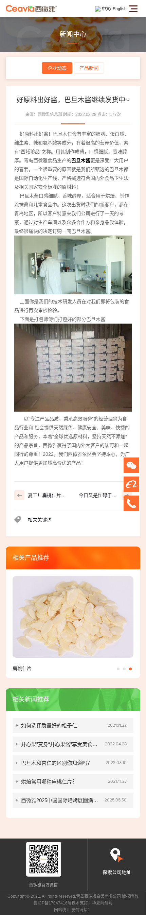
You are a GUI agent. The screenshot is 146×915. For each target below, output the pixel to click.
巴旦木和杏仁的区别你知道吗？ (74, 763)
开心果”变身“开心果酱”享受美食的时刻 (74, 746)
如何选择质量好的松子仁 (74, 725)
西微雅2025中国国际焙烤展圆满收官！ (74, 802)
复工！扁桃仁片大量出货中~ (47, 496)
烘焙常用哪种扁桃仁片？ (74, 781)
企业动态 (57, 68)
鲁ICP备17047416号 (53, 903)
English (120, 8)
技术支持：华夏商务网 (92, 903)
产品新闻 (88, 68)
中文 (106, 8)
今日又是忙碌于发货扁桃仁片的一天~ (98, 496)
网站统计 (62, 910)
